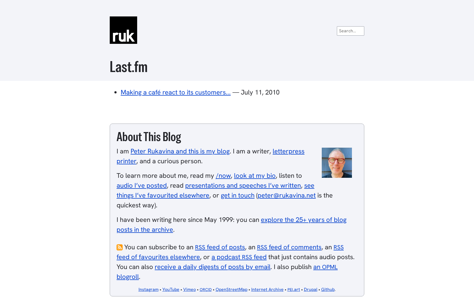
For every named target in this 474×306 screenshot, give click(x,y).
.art (293, 289)
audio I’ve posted (142, 185)
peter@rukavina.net (287, 195)
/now (223, 175)
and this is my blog (180, 151)
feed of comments (289, 247)
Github (328, 289)
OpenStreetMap (231, 289)
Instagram (149, 289)
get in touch (238, 195)
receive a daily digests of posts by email (212, 266)
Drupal (310, 289)
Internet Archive (267, 289)
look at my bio (255, 175)
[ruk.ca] (237, 30)
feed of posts (220, 247)
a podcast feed (239, 257)
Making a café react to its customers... (176, 92)
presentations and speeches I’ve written (243, 185)
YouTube (170, 289)
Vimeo (189, 289)
